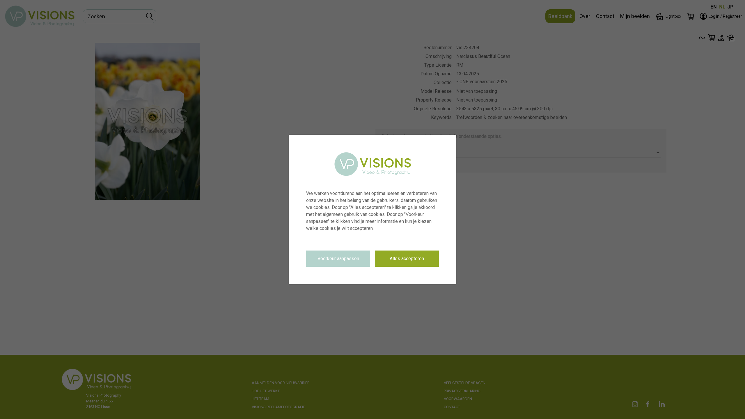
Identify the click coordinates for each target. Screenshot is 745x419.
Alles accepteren (407, 258)
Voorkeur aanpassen (338, 258)
